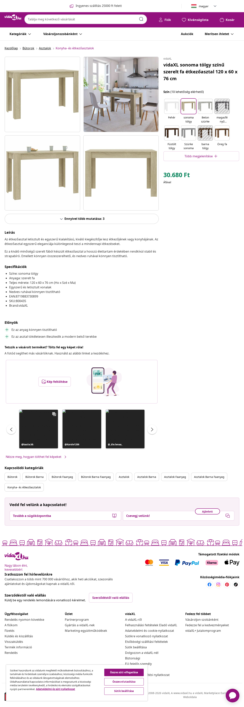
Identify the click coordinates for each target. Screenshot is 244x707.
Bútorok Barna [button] (34, 477)
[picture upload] (104, 382)
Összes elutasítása (123, 681)
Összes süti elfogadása (124, 672)
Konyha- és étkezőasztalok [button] (24, 487)
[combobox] (85, 19)
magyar (204, 6)
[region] (77, 683)
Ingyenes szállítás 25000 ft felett (99, 6)
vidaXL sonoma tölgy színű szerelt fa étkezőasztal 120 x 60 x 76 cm (200, 72)
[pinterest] (227, 584)
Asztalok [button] (124, 477)
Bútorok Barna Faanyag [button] (96, 477)
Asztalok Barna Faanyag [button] (209, 477)
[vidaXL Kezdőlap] (13, 17)
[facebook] (209, 584)
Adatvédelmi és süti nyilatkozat (55, 689)
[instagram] (218, 584)
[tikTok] (236, 584)
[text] (176, 176)
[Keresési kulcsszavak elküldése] (141, 19)
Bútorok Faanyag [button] (62, 477)
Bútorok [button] (12, 477)
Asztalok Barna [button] (146, 477)
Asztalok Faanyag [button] (175, 477)
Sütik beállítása (136, 647)
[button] (38, 429)
